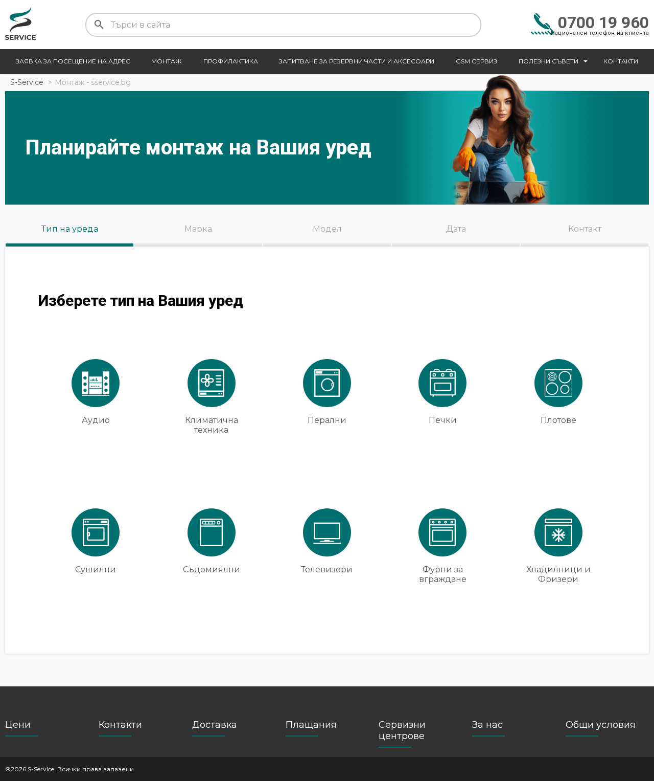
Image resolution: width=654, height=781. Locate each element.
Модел (327, 229)
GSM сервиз (476, 61)
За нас (487, 724)
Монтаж (166, 61)
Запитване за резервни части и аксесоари (356, 61)
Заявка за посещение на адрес (73, 61)
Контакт (584, 229)
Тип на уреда (69, 229)
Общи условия (601, 724)
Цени (18, 724)
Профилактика (230, 61)
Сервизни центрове (402, 730)
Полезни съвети (548, 61)
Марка (198, 229)
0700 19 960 (603, 22)
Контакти (620, 61)
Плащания (311, 724)
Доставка (214, 724)
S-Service (26, 82)
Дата (456, 229)
